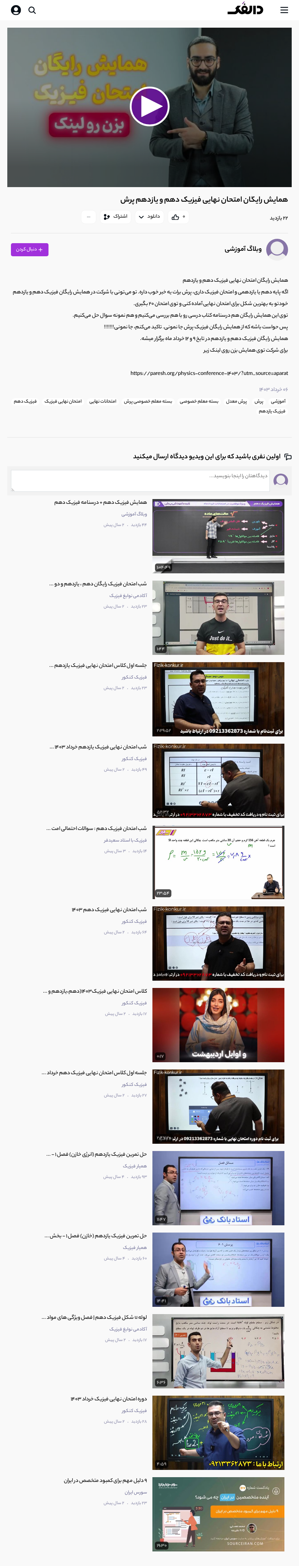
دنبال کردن (27, 249)
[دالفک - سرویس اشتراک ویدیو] (251, 10)
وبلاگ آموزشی (243, 249)
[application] (149, 107)
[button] (149, 106)
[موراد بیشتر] (88, 217)
